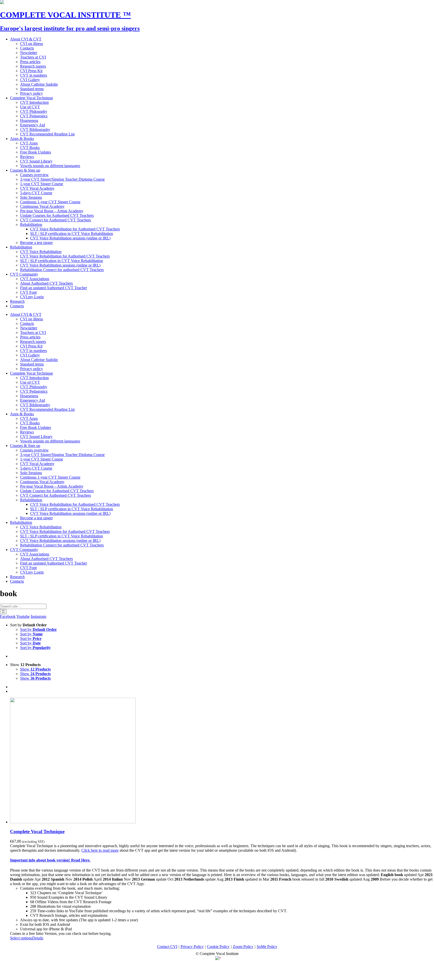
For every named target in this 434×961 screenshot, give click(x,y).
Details (37, 938)
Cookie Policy (218, 946)
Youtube (23, 616)
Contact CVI (167, 946)
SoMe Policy (267, 946)
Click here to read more (100, 850)
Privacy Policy (192, 946)
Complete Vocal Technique (37, 831)
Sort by (38, 629)
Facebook (8, 616)
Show (35, 669)
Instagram (38, 616)
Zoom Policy (243, 946)
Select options (21, 938)
